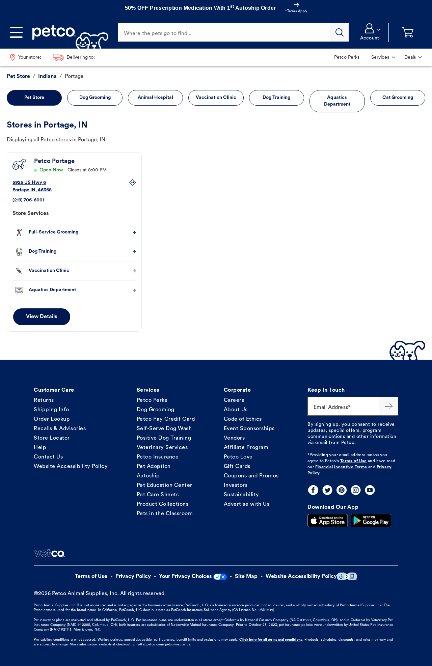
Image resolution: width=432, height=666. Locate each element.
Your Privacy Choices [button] (185, 576)
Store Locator (52, 438)
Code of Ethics (243, 419)
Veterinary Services (162, 447)
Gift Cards (237, 466)
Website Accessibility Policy (71, 466)
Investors (236, 485)
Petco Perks (152, 400)
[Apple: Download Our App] (327, 520)
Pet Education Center (164, 485)
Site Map (246, 576)
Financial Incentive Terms (341, 467)
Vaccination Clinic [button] (216, 97)
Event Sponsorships (249, 429)
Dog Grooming (155, 410)
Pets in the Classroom (165, 514)
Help (40, 447)
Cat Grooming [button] (397, 97)
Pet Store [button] (34, 97)
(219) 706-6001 (28, 200)
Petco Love (238, 457)
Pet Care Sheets (158, 495)
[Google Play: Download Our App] (371, 520)
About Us (236, 410)
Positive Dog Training (164, 438)
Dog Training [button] (276, 97)
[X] (327, 490)
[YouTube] (370, 490)
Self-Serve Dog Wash (164, 429)
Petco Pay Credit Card (166, 419)
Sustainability (241, 495)
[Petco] (67, 32)
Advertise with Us (247, 504)
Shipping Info (51, 410)
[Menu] (16, 32)
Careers (234, 400)
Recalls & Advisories (60, 429)
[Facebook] (313, 490)
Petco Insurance (158, 457)
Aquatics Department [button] (337, 101)
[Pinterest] (341, 490)
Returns (44, 400)
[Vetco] (49, 553)
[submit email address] (388, 406)
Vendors (234, 438)
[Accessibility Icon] (347, 576)
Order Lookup (52, 419)
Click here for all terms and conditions (270, 640)
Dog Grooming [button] (95, 97)
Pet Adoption (154, 466)
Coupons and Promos (251, 476)
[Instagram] (355, 490)
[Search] (339, 32)
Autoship (148, 476)
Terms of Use (353, 461)
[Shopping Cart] (408, 32)
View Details (41, 317)
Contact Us (48, 457)
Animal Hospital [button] (155, 97)
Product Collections (163, 504)
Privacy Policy (133, 576)
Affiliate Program (246, 447)
